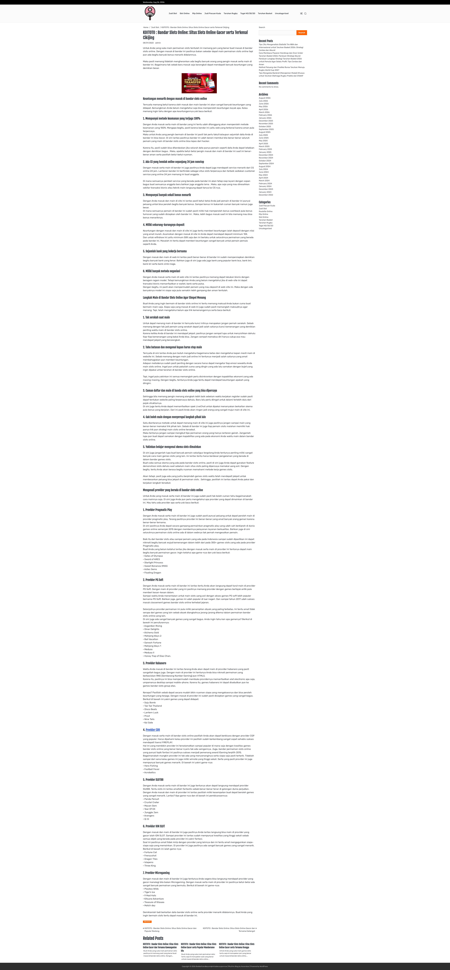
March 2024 (264, 180)
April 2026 (263, 109)
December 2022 (266, 195)
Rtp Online (197, 13)
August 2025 (264, 132)
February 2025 (265, 149)
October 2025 (265, 126)
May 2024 (263, 175)
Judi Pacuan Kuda (212, 13)
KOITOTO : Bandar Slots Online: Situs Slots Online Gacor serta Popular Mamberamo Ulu (198, 947)
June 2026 (264, 104)
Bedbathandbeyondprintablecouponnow (211, 966)
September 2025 (266, 129)
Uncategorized (282, 13)
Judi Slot (173, 13)
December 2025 (266, 121)
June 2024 (264, 172)
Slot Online (184, 13)
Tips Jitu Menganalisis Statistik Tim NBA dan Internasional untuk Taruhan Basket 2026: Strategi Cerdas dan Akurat (281, 47)
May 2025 (263, 141)
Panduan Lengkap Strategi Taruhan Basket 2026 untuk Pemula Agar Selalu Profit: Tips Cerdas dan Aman (280, 62)
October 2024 (265, 161)
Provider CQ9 (153, 730)
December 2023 (266, 189)
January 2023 (265, 192)
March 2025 (264, 146)
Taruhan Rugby (231, 13)
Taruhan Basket (265, 13)
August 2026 (264, 98)
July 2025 (263, 135)
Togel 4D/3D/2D (247, 13)
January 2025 (265, 152)
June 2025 (264, 138)
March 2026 (264, 112)
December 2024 (266, 155)
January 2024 (265, 186)
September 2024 (266, 163)
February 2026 (265, 115)
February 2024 (265, 183)
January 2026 (265, 118)
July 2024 (263, 169)
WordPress (264, 966)
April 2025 (263, 143)
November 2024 (266, 158)
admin (158, 43)
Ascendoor (245, 966)
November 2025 (266, 123)
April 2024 (263, 178)
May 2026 (263, 106)
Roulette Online (265, 211)
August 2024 (264, 166)
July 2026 (263, 101)
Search (262, 27)
